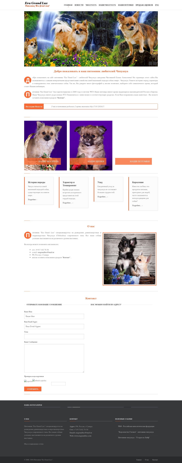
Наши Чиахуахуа (107, 5)
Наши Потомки (125, 5)
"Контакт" (61, 97)
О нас (147, 460)
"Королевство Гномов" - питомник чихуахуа (136, 432)
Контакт (155, 460)
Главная (68, 5)
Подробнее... (68, 203)
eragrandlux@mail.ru (46, 252)
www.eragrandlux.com (82, 435)
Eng (157, 5)
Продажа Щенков (144, 5)
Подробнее (32, 199)
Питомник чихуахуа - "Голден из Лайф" (134, 437)
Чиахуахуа (91, 5)
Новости (79, 5)
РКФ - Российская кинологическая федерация (136, 426)
